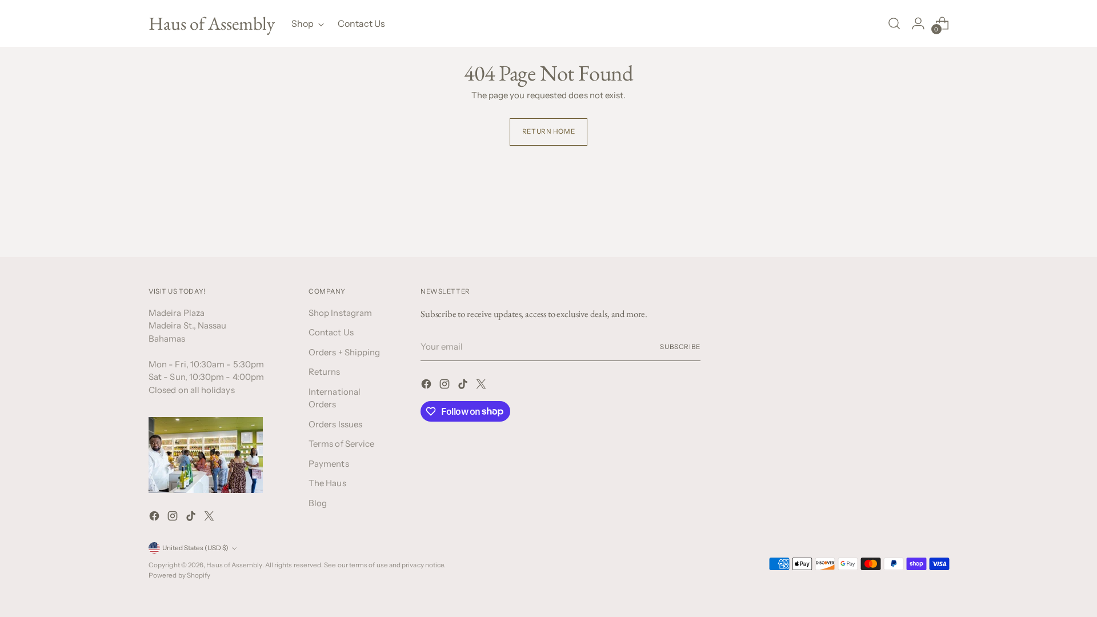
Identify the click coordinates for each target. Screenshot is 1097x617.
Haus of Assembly (234, 565)
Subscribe (680, 347)
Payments (329, 463)
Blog (318, 503)
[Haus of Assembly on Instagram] (174, 518)
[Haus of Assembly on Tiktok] (192, 518)
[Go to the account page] (918, 23)
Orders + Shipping (344, 352)
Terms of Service (341, 443)
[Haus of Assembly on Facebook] (155, 518)
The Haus (327, 483)
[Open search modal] (894, 23)
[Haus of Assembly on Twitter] (210, 518)
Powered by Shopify (179, 575)
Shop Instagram (340, 312)
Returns (325, 371)
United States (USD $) (195, 548)
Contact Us (331, 332)
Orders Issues (335, 424)
